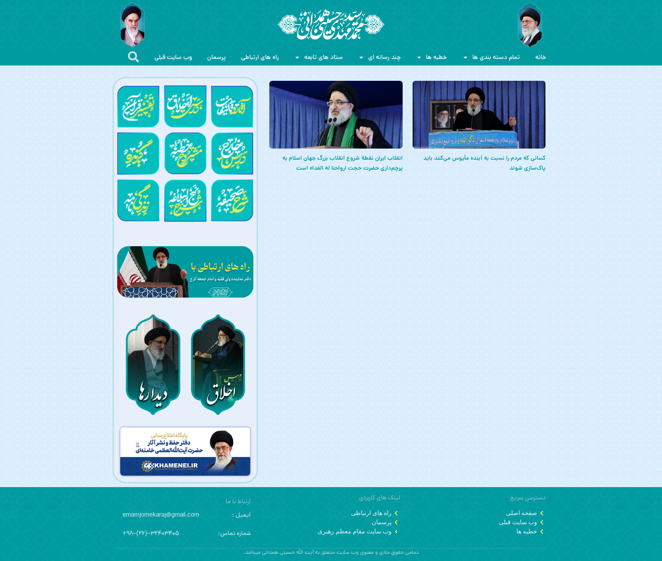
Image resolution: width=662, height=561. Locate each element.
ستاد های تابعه (323, 57)
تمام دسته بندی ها (496, 57)
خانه (540, 57)
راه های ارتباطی (260, 57)
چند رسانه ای (384, 57)
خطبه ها (436, 57)
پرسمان (216, 57)
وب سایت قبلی (173, 57)
